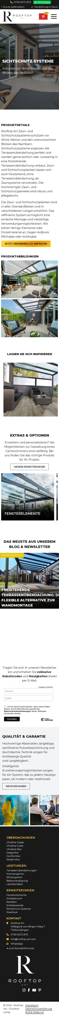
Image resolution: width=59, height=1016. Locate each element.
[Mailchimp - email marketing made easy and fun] (47, 721)
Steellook (11, 912)
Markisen (11, 902)
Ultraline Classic (15, 842)
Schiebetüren (14, 898)
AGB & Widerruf (34, 1012)
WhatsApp (44, 2)
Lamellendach (14, 884)
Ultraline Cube (14, 845)
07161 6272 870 (22, 2)
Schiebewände (14, 905)
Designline (12, 852)
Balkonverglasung (17, 880)
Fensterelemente (16, 895)
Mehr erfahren (16, 786)
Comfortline (13, 856)
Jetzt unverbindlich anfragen (26, 243)
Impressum (31, 1005)
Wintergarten (14, 877)
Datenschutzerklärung (38, 1008)
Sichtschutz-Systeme (18, 908)
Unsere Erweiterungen (29, 466)
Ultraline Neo (14, 849)
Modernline (13, 859)
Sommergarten (15, 874)
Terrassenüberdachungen (21, 870)
